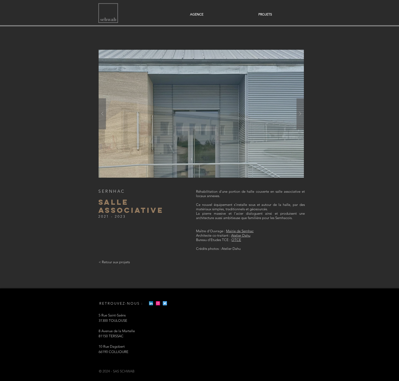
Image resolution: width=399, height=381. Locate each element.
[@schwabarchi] (158, 303)
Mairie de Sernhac (240, 231)
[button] (201, 114)
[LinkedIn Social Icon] (151, 303)
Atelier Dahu (240, 235)
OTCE (236, 240)
